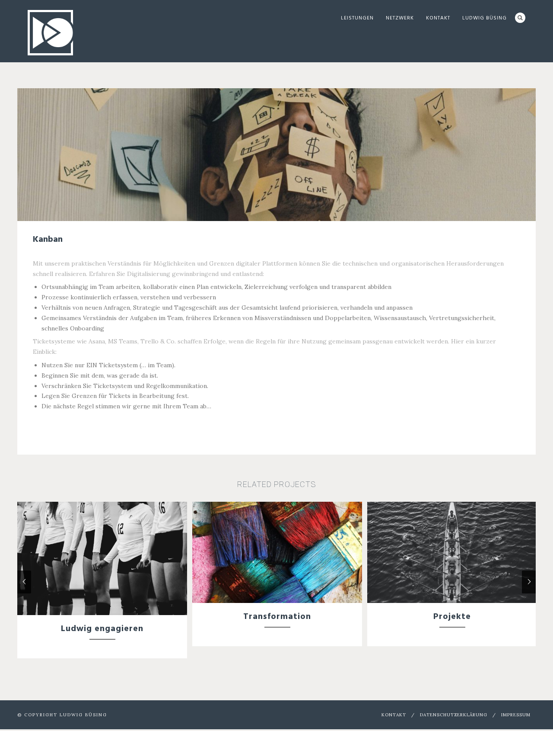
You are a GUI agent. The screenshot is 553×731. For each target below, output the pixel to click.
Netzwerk (400, 18)
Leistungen (357, 18)
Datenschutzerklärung (453, 715)
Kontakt (438, 18)
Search (520, 18)
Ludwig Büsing (484, 18)
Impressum (516, 715)
